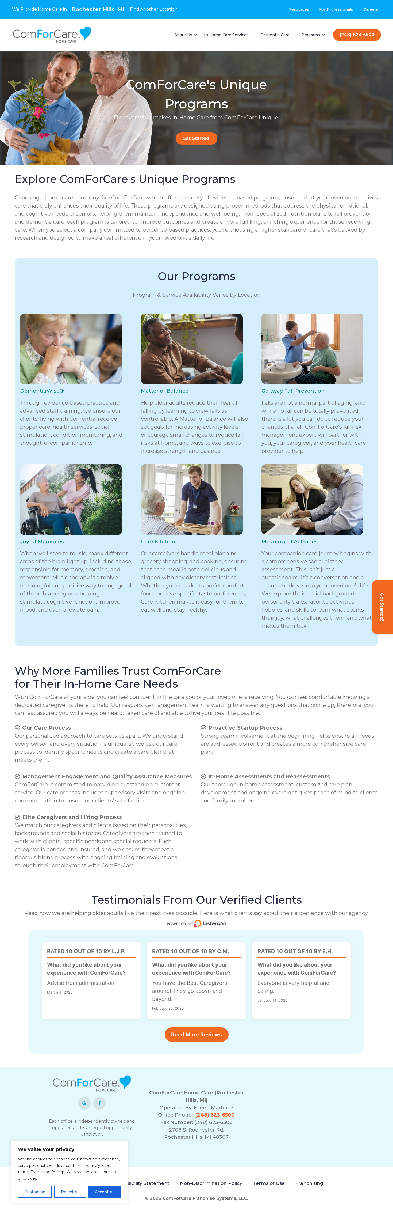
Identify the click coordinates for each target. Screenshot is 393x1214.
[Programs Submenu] (324, 34)
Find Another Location (154, 9)
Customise (35, 1191)
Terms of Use (269, 1183)
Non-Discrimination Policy (211, 1183)
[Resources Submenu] (313, 9)
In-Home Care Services (226, 34)
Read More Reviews (196, 1034)
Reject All (70, 1191)
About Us (183, 34)
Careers (370, 9)
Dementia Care (275, 34)
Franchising (309, 1183)
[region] (69, 1172)
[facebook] (99, 1103)
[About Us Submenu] (196, 34)
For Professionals (336, 9)
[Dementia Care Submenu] (293, 34)
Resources (298, 9)
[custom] (84, 1103)
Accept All (104, 1191)
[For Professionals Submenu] (357, 9)
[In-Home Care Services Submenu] (252, 34)
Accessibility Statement (141, 1183)
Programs (310, 34)
